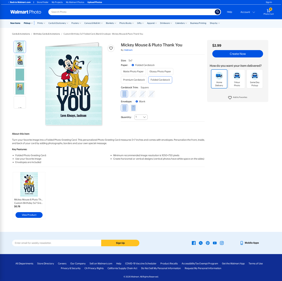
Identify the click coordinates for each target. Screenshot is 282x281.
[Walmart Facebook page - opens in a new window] (194, 242)
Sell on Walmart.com (101, 263)
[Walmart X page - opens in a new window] (201, 242)
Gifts (139, 23)
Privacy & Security (71, 268)
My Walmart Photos (75, 2)
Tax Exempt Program (206, 263)
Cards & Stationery (57, 23)
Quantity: (126, 117)
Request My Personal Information (203, 268)
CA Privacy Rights (94, 268)
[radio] (20, 47)
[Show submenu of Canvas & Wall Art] (102, 23)
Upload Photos (94, 2)
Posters (75, 23)
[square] (124, 93)
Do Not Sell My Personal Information (161, 268)
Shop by (214, 23)
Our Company (78, 263)
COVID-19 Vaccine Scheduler (141, 263)
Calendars (180, 23)
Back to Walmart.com (20, 2)
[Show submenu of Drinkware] (171, 23)
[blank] (124, 107)
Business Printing (198, 23)
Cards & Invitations (21, 34)
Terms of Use (256, 263)
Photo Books (125, 23)
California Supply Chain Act (122, 268)
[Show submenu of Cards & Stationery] (67, 23)
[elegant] (142, 93)
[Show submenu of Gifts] (143, 23)
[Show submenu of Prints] (44, 23)
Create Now (238, 54)
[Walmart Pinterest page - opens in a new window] (208, 242)
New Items (15, 23)
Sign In (269, 2)
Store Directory (45, 263)
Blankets (110, 23)
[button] (237, 98)
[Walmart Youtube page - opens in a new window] (215, 242)
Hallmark (128, 50)
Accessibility (188, 263)
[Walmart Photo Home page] (26, 11)
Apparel (151, 23)
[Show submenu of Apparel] (156, 23)
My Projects (57, 2)
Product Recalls (169, 263)
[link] (29, 195)
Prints (40, 23)
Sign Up (120, 243)
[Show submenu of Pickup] (32, 23)
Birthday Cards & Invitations (46, 34)
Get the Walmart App (233, 263)
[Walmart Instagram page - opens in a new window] (222, 242)
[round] (133, 93)
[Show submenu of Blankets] (115, 23)
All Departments (24, 263)
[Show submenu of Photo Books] (133, 23)
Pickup (27, 23)
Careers (62, 263)
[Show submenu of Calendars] (186, 23)
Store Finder (42, 2)
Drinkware (165, 23)
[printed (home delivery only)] (133, 107)
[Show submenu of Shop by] (219, 23)
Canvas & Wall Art (92, 23)
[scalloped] (151, 93)
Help (229, 11)
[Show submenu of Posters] (80, 23)
